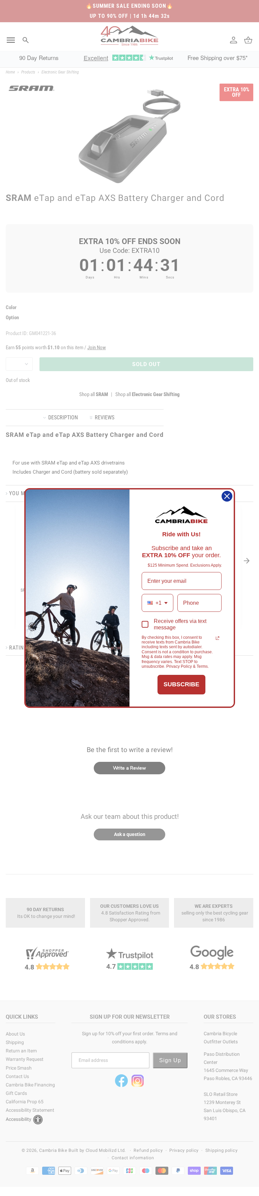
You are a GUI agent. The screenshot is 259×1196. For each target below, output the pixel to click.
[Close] (227, 496)
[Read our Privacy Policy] (217, 638)
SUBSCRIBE (181, 684)
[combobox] (157, 603)
